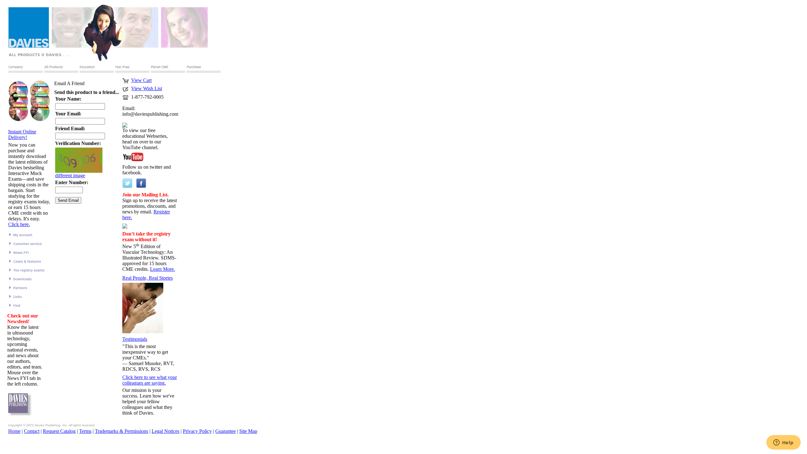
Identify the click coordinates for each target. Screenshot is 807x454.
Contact (31, 431)
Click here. (19, 224)
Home (14, 431)
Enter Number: (71, 182)
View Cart (141, 80)
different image (70, 175)
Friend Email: (70, 128)
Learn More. (162, 269)
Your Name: (68, 99)
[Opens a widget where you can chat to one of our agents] (783, 443)
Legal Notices (165, 431)
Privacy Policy (197, 431)
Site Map (248, 431)
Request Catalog (59, 431)
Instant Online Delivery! (22, 134)
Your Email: (68, 113)
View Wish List (146, 88)
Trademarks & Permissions (121, 431)
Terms (85, 431)
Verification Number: (78, 143)
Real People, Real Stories (147, 278)
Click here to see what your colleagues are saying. (149, 380)
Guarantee (225, 431)
